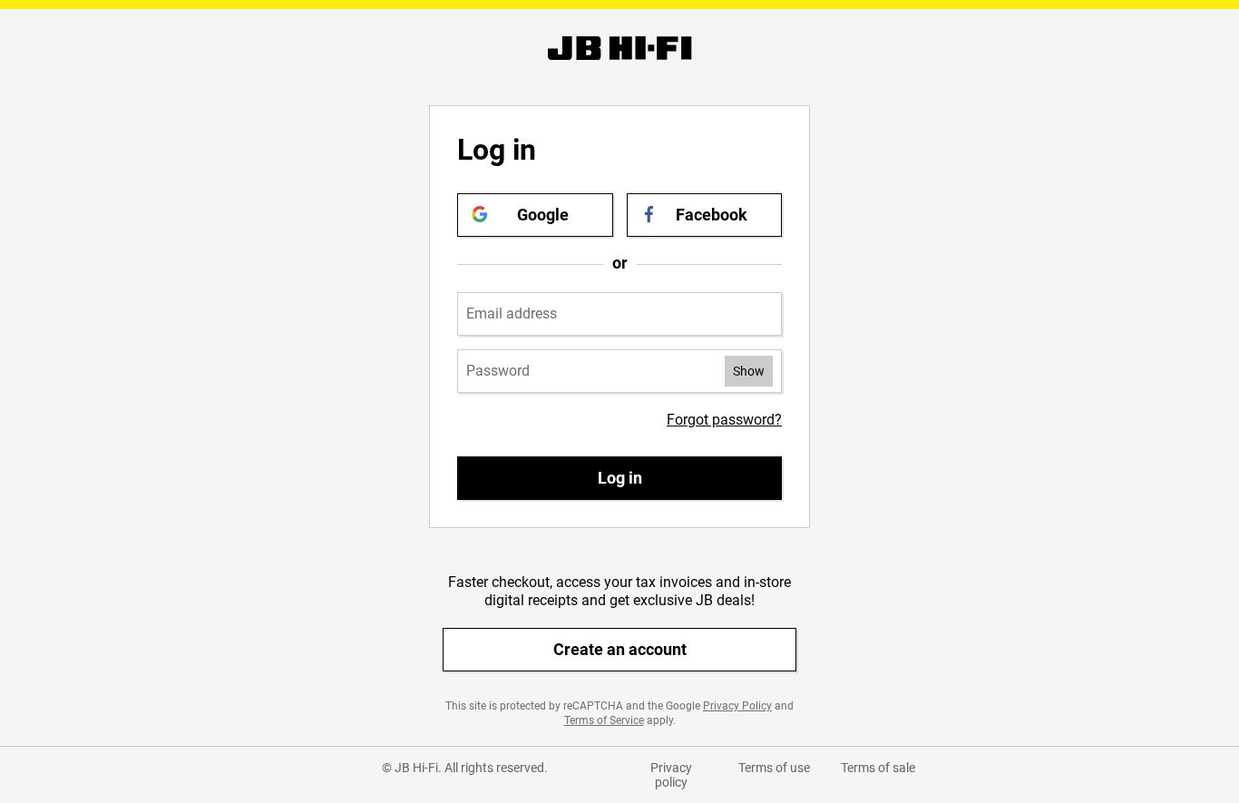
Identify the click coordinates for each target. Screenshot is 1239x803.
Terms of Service (604, 720)
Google (543, 214)
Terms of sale (878, 767)
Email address (511, 314)
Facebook (711, 214)
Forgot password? (724, 419)
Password (498, 371)
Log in (620, 477)
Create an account (620, 649)
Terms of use (774, 767)
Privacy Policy (737, 706)
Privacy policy (671, 774)
